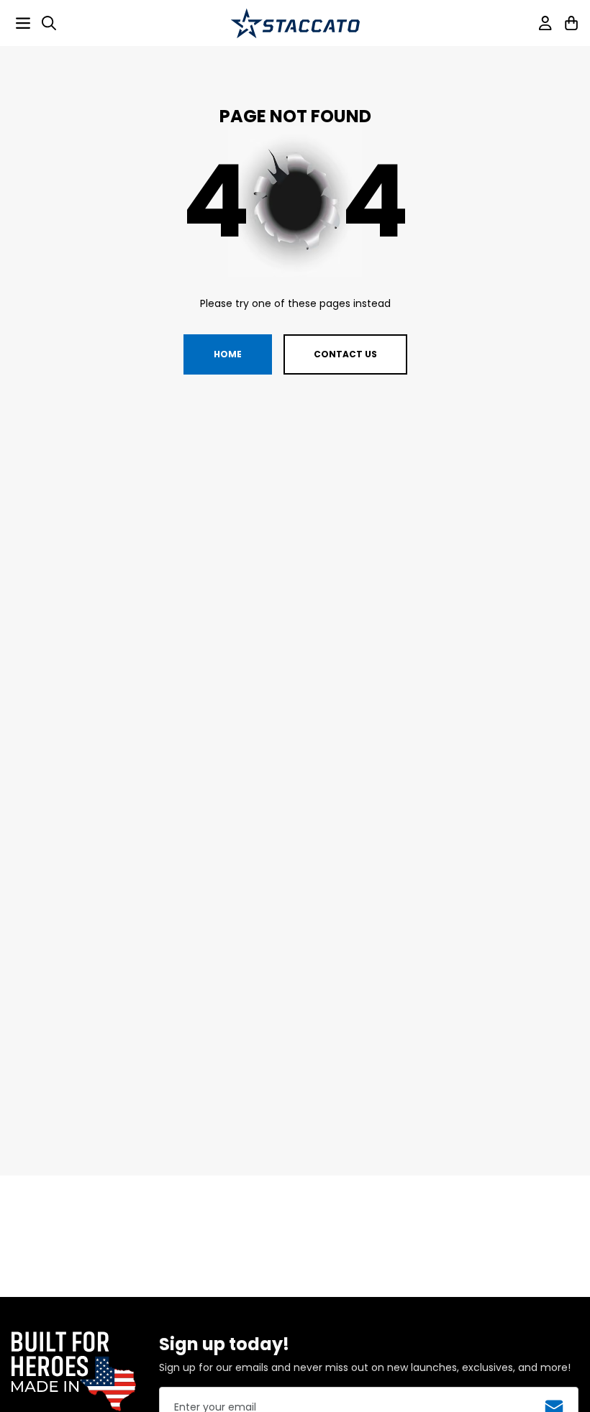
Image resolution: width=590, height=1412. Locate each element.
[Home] (295, 23)
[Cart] (571, 23)
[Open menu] (23, 23)
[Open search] (49, 23)
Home (228, 354)
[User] (545, 23)
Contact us (345, 354)
